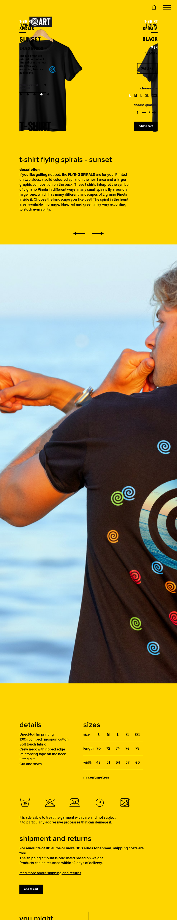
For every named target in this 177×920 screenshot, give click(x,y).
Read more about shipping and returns (50, 873)
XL (147, 96)
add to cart (146, 126)
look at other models (28, 86)
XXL (155, 96)
